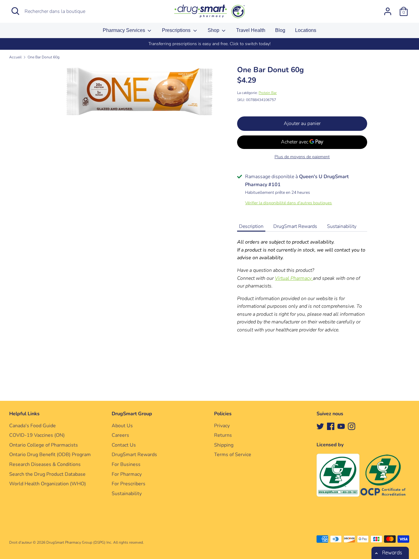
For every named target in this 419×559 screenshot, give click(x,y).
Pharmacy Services (124, 30)
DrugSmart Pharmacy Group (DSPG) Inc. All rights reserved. (95, 542)
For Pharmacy (127, 474)
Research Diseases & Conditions (45, 464)
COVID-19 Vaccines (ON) (37, 435)
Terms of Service (232, 454)
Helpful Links (24, 413)
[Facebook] (330, 426)
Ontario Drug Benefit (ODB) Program (50, 454)
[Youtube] (341, 426)
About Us (122, 425)
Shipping (223, 445)
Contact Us (124, 445)
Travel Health (250, 30)
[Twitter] (320, 426)
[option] (209, 44)
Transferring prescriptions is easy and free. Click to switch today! (209, 44)
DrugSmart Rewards (295, 226)
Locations (305, 30)
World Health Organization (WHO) (47, 483)
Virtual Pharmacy (294, 278)
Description (251, 226)
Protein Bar (268, 92)
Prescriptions (177, 30)
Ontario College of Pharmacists (43, 445)
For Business (126, 464)
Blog (280, 30)
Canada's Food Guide (32, 425)
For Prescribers (128, 483)
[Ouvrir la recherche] (15, 11)
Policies (223, 413)
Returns (223, 435)
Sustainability (341, 226)
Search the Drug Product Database (47, 474)
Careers (120, 435)
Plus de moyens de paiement (302, 157)
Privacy (222, 425)
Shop (214, 30)
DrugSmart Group (132, 413)
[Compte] (388, 9)
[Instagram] (351, 426)
